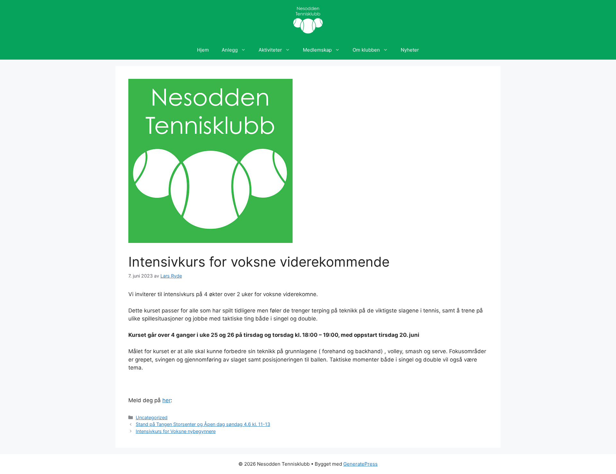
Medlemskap (317, 50)
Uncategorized (151, 417)
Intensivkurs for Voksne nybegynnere (176, 431)
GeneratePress (360, 464)
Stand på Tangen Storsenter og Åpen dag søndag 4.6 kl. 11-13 (203, 424)
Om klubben (366, 50)
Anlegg (230, 50)
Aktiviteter (270, 50)
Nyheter (410, 50)
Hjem (203, 50)
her (166, 400)
